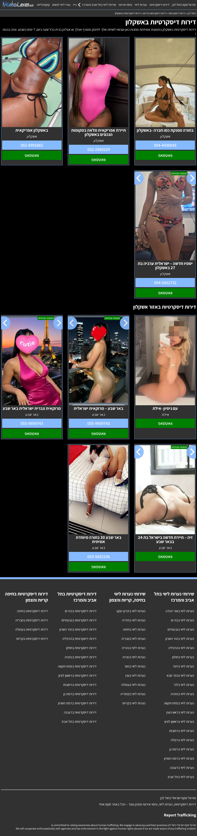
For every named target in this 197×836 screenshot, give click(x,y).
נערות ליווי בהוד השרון (179, 638)
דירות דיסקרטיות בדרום (154, 13)
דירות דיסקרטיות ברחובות (80, 684)
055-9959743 (98, 423)
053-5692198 (98, 556)
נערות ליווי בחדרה (133, 620)
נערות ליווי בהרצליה (181, 648)
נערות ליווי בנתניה (182, 694)
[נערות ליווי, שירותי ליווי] (18, 4)
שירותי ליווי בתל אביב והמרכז (99, 5)
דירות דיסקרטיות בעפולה (31, 629)
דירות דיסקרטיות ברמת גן (80, 694)
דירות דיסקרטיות (159, 5)
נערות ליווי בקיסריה (132, 694)
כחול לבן (191, 13)
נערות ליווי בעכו (135, 675)
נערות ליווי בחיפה (134, 629)
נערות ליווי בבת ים (182, 620)
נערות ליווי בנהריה (133, 648)
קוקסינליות (43, 5)
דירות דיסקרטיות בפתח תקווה (77, 666)
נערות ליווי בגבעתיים (181, 629)
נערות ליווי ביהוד (183, 666)
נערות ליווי (141, 5)
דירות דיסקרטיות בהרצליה (79, 638)
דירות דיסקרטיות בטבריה (31, 620)
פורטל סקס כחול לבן (184, 5)
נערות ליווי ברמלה (182, 740)
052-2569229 (98, 149)
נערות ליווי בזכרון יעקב (130, 611)
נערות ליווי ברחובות (181, 731)
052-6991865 (32, 145)
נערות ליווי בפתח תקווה (179, 703)
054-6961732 (165, 282)
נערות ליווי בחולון (183, 657)
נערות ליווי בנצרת (134, 657)
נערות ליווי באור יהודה (180, 611)
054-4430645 (165, 145)
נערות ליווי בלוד (184, 684)
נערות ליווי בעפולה (133, 684)
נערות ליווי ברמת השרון (179, 758)
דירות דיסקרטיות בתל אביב (79, 721)
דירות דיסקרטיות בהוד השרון (78, 629)
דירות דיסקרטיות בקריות (32, 638)
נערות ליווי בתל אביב (180, 777)
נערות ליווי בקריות (133, 703)
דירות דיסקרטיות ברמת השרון (77, 703)
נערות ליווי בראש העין (180, 712)
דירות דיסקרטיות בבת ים (81, 611)
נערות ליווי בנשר (134, 666)
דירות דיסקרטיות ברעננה (80, 712)
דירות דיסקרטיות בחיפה (32, 611)
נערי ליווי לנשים (61, 5)
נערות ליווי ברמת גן (181, 749)
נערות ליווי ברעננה (182, 767)
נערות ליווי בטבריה (133, 638)
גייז (75, 5)
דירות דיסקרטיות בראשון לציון (77, 675)
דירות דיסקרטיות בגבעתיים (79, 620)
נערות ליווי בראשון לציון (179, 721)
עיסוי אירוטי (125, 5)
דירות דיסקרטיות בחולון (81, 648)
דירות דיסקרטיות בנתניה (81, 657)
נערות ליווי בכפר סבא (180, 675)
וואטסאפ (165, 155)
